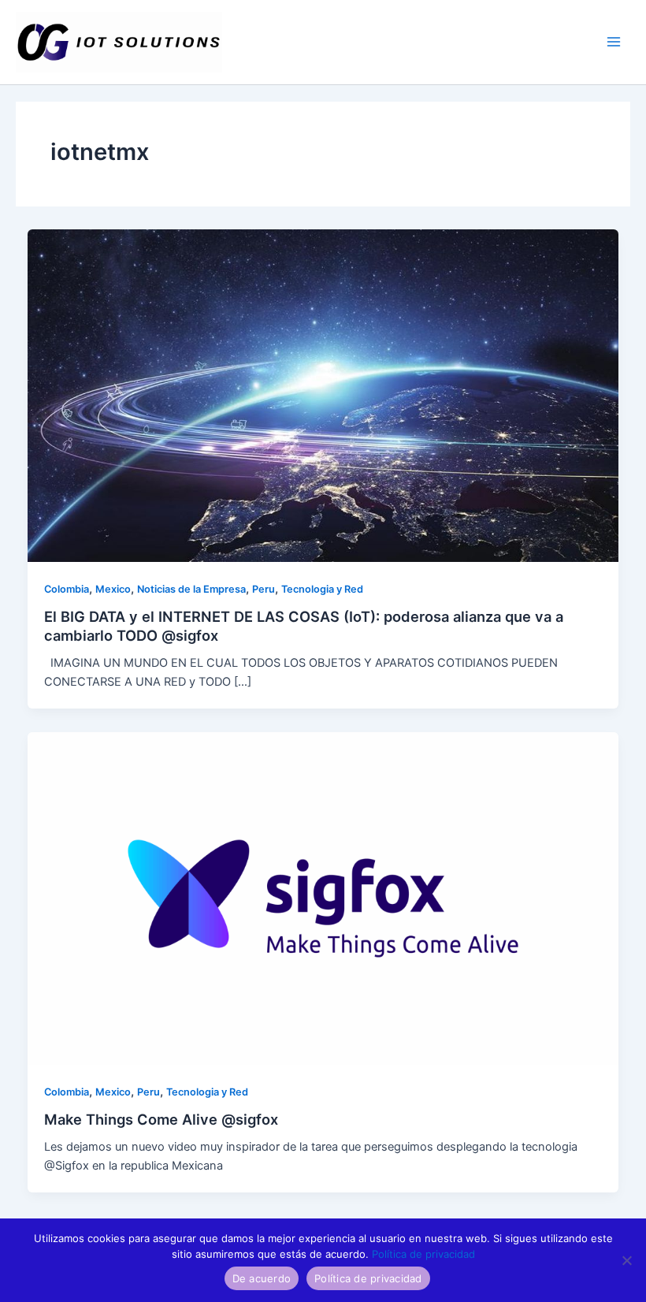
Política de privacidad (423, 1254)
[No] (626, 1260)
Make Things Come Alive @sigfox (161, 1119)
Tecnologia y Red (322, 589)
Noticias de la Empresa (191, 589)
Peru (263, 589)
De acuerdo (261, 1278)
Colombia (66, 589)
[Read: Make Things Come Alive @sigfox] (323, 898)
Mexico (113, 589)
